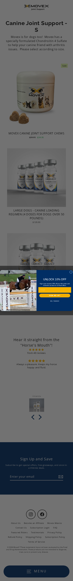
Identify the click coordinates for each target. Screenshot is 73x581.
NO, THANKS (54, 301)
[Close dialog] (71, 272)
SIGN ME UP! (54, 295)
